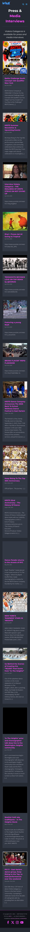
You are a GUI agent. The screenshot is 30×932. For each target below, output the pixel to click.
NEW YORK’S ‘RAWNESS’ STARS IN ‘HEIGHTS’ (14, 618)
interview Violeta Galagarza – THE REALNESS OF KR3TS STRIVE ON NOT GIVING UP (15, 189)
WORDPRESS (23, 918)
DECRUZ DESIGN (15, 918)
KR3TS (10, 916)
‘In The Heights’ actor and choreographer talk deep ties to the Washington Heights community (14, 743)
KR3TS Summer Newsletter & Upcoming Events (12, 127)
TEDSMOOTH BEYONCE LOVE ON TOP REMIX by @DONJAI (15, 279)
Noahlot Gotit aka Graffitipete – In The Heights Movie (13, 819)
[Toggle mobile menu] (27, 4)
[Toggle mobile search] (23, 4)
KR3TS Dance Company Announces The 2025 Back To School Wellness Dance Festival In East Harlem (15, 406)
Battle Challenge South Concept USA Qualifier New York (15, 80)
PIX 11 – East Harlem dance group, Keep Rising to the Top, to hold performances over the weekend (13, 874)
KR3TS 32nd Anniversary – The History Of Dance (12, 502)
